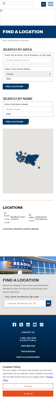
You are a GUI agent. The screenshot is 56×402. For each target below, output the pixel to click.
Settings (28, 386)
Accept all (28, 393)
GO (48, 303)
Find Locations (14, 86)
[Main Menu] (50, 4)
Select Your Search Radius (17, 69)
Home (4, 40)
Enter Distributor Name (16, 104)
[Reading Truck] (18, 4)
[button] (33, 164)
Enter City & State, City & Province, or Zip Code (28, 55)
